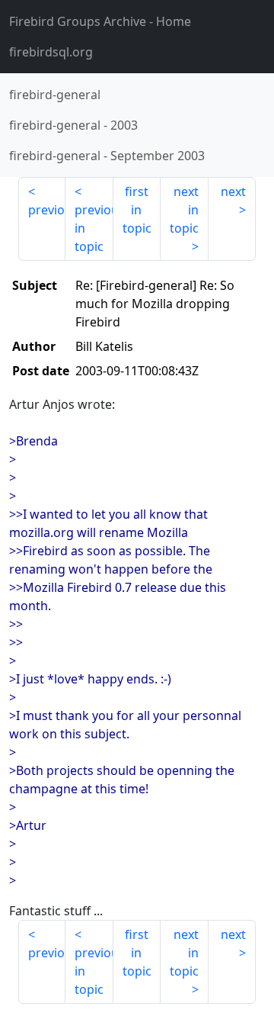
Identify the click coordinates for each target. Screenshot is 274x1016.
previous (46, 209)
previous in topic (94, 228)
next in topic (184, 209)
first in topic (137, 209)
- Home (100, 21)
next (233, 191)
